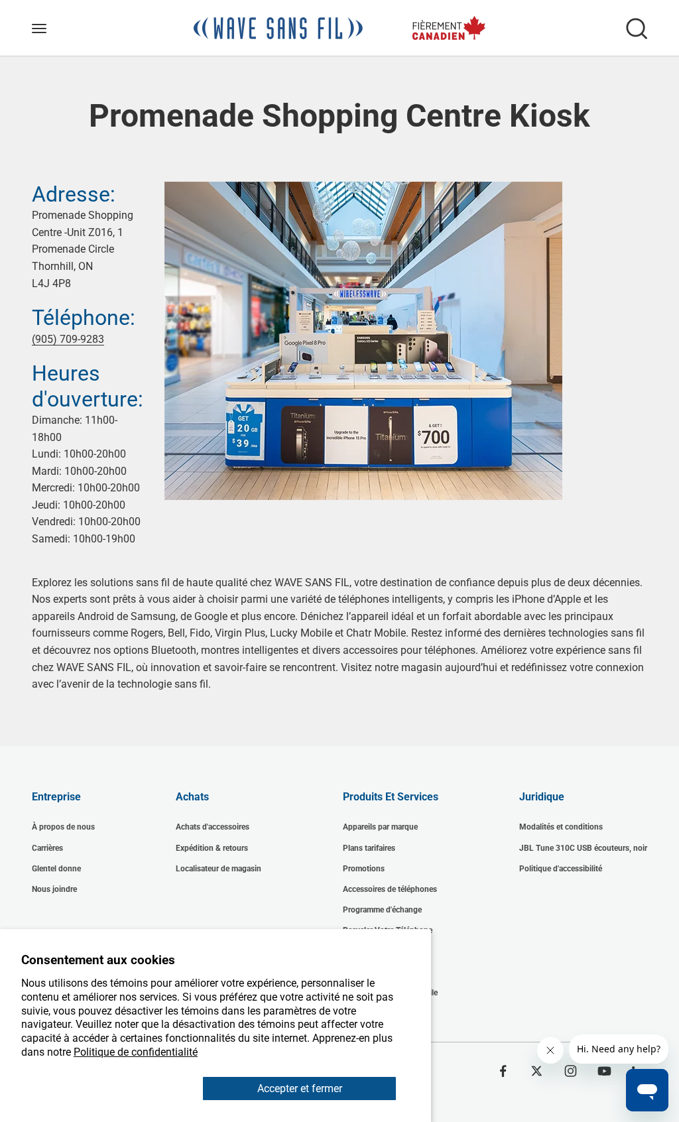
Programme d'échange (382, 909)
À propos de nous (63, 827)
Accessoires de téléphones (390, 889)
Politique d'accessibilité (560, 868)
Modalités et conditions (561, 827)
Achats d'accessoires (212, 827)
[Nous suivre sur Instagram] (571, 1071)
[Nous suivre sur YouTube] (604, 1071)
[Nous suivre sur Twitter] (537, 1071)
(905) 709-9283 (68, 339)
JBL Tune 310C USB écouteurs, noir (583, 848)
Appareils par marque (380, 827)
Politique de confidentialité (136, 1052)
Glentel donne (56, 868)
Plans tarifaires (369, 848)
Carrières (47, 848)
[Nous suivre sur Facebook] (503, 1071)
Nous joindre (54, 889)
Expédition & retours (212, 848)
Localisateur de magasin (218, 868)
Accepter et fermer (299, 1088)
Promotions (364, 868)
